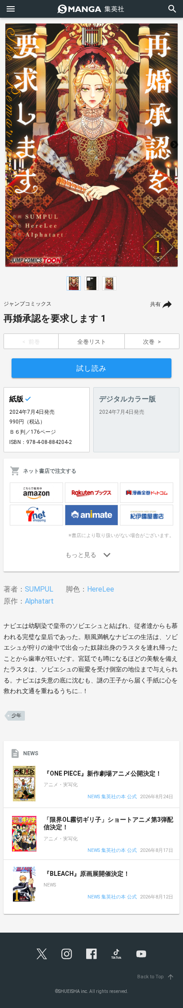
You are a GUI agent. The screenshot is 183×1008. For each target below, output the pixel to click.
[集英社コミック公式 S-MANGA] (91, 9)
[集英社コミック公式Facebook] (91, 954)
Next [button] (174, 145)
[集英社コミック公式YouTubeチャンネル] (141, 954)
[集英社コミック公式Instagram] (66, 954)
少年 (16, 715)
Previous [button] (9, 145)
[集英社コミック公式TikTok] (116, 954)
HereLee (100, 589)
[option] (91, 145)
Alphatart (39, 601)
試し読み (91, 368)
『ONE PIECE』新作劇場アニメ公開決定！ (103, 773)
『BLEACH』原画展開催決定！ (87, 873)
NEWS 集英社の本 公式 (112, 797)
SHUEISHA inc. (73, 991)
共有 (155, 304)
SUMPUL (39, 589)
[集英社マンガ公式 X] (41, 954)
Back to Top (156, 977)
